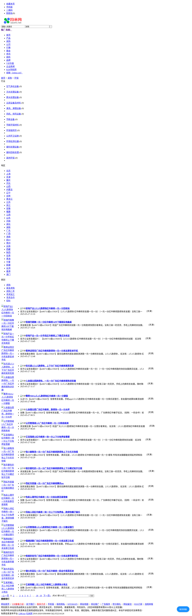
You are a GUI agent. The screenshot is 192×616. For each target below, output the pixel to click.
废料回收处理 (12, 152)
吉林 (8, 196)
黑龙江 (9, 199)
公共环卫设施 (12, 136)
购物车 (9, 13)
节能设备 (10, 119)
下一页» (47, 596)
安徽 (8, 208)
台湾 (8, 268)
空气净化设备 (12, 86)
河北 (8, 183)
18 (37, 596)
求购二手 (10, 291)
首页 (3, 78)
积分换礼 (117, 604)
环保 (16, 78)
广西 (8, 233)
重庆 (8, 180)
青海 (8, 259)
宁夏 (8, 262)
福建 (8, 211)
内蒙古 (9, 189)
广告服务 (106, 604)
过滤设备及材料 (13, 103)
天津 (8, 177)
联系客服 (183, 609)
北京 (8, 171)
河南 (8, 221)
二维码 (9, 10)
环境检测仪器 (12, 141)
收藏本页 (10, 4)
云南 (8, 246)
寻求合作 (10, 297)
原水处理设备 (12, 97)
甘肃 (8, 255)
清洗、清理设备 (13, 108)
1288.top (22, 613)
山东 (8, 218)
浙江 (8, 205)
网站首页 (5, 604)
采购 (10, 78)
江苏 (8, 202)
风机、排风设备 (13, 114)
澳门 (8, 274)
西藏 (8, 249)
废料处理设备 (12, 147)
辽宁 (8, 193)
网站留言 (127, 604)
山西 (8, 186)
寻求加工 (10, 294)
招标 (8, 301)
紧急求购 (10, 288)
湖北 (8, 224)
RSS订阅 (138, 604)
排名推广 (95, 604)
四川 (8, 240)
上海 (8, 174)
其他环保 (10, 158)
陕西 (8, 252)
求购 (8, 285)
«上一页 (5, 596)
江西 (8, 215)
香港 (8, 271)
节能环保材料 (12, 125)
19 (40, 596)
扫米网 (29, 613)
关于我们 (30, 604)
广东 (8, 230)
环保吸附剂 (11, 130)
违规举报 (149, 604)
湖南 (8, 227)
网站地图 (84, 604)
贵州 (8, 243)
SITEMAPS (72, 604)
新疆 (8, 265)
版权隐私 (61, 604)
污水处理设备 (12, 92)
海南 (8, 237)
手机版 (9, 7)
